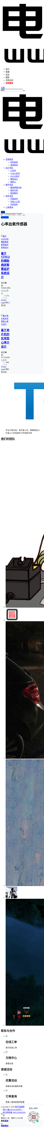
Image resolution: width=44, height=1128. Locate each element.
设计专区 (9, 168)
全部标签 (5, 217)
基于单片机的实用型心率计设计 (5, 338)
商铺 (7, 72)
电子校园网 (19, 1107)
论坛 (7, 75)
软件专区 (9, 196)
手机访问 (9, 80)
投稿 (3, 212)
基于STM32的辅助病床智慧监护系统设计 (5, 265)
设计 (7, 69)
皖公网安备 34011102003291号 (14, 1113)
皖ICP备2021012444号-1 (12, 1110)
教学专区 (9, 185)
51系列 (4, 360)
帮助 (7, 77)
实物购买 (9, 159)
